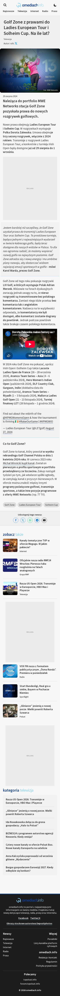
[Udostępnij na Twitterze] (22, 520)
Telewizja (22, 11)
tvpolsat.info (30, 979)
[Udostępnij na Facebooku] (15, 520)
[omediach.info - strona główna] (30, 5)
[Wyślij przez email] (44, 520)
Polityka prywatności (46, 965)
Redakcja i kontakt (48, 957)
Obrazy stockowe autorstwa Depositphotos (29, 923)
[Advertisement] (30, 188)
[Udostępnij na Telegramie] (37, 520)
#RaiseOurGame (28, 421)
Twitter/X (35, 918)
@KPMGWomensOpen (16, 417)
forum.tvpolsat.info (30, 983)
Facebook (23, 918)
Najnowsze (8, 11)
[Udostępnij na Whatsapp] (30, 520)
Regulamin (51, 961)
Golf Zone (10, 504)
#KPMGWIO (46, 421)
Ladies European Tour (30, 504)
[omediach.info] (30, 901)
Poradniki (52, 938)
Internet (34, 11)
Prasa (54, 11)
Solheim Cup (51, 504)
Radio (45, 11)
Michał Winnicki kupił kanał (18, 463)
